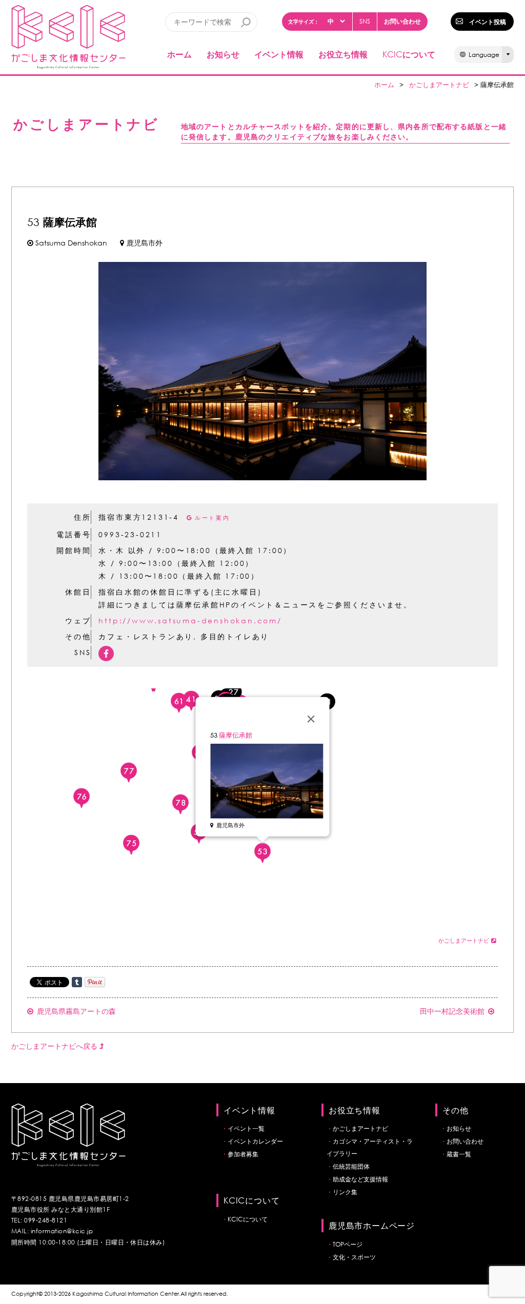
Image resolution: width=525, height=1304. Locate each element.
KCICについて (248, 1219)
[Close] (311, 719)
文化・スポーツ (354, 1257)
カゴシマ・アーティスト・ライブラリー (370, 1147)
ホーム (179, 54)
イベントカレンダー (255, 1141)
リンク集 (345, 1192)
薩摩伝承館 (235, 735)
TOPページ (347, 1244)
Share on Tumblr (77, 982)
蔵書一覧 (459, 1154)
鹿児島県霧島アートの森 (76, 1011)
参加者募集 (243, 1154)
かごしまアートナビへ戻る (55, 1046)
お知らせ (223, 54)
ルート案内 (212, 518)
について (408, 54)
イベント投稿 (487, 21)
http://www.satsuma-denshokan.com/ (189, 620)
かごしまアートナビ (439, 84)
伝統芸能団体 (351, 1166)
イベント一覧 (246, 1128)
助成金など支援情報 (360, 1179)
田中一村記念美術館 (452, 1011)
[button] (129, 772)
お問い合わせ (402, 21)
